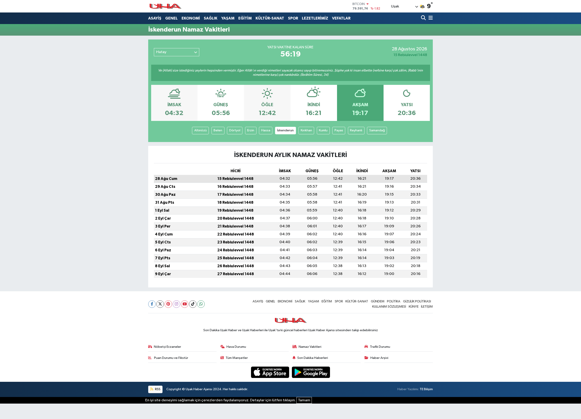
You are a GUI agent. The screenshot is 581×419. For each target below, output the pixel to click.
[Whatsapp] (201, 304)
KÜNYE (414, 306)
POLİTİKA (393, 301)
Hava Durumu (236, 346)
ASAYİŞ (154, 18)
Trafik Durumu (380, 346)
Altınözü (200, 130)
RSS (157, 389)
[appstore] (270, 372)
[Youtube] (184, 304)
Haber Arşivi (379, 358)
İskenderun (285, 130)
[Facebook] (152, 304)
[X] (160, 304)
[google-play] (311, 372)
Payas (339, 130)
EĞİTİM (245, 18)
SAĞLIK (210, 18)
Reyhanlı (356, 130)
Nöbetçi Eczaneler (167, 346)
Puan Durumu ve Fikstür (170, 358)
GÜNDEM (377, 301)
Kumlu (323, 130)
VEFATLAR (341, 18)
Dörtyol (234, 130)
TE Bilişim (426, 389)
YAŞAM (227, 18)
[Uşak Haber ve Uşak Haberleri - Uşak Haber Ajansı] (165, 6)
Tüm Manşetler (237, 358)
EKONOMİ (191, 18)
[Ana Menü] (430, 18)
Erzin (250, 130)
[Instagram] (176, 304)
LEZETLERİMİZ (315, 18)
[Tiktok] (193, 304)
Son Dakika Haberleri (312, 358)
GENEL (171, 18)
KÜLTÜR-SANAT (270, 18)
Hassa (265, 130)
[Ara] (424, 18)
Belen (218, 130)
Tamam (304, 400)
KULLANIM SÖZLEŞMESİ (389, 306)
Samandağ (377, 130)
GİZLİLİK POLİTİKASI (417, 301)
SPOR (293, 18)
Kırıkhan (306, 130)
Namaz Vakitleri (310, 346)
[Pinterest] (168, 304)
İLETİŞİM (427, 306)
